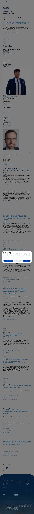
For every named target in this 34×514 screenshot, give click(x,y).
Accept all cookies (26, 260)
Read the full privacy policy (6, 258)
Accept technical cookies (8, 260)
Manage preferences (18, 260)
